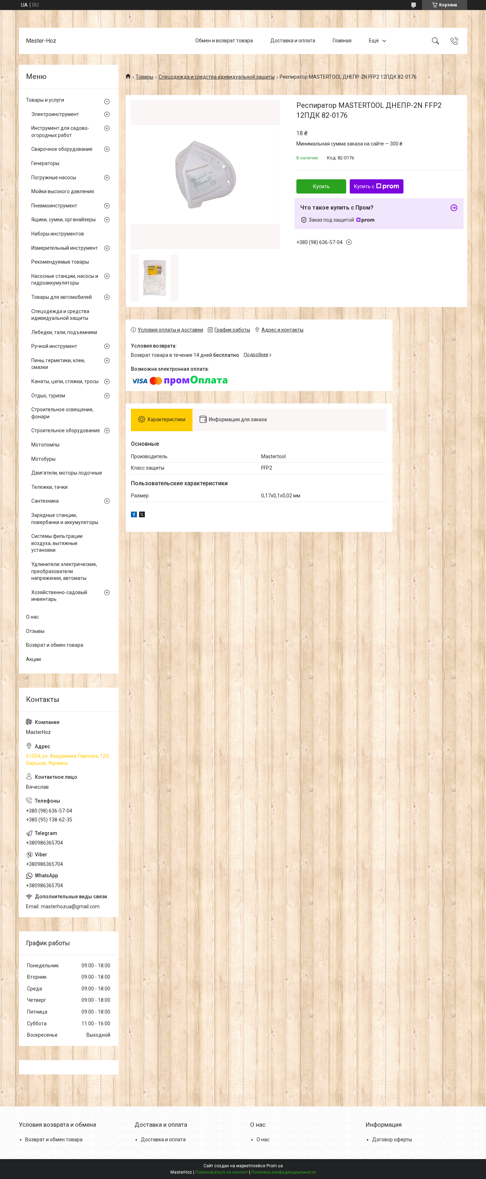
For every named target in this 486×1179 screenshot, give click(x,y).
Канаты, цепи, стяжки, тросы (65, 381)
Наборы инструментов (57, 234)
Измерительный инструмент (64, 248)
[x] (142, 515)
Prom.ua (274, 1165)
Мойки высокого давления (62, 191)
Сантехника (45, 501)
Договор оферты (392, 1139)
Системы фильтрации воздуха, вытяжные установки (57, 543)
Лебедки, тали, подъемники (64, 332)
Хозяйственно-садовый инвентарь (59, 596)
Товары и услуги (45, 100)
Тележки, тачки (49, 487)
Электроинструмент (55, 114)
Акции (33, 659)
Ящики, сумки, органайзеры (63, 219)
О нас (32, 617)
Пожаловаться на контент (221, 1172)
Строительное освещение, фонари (62, 413)
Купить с (364, 186)
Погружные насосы (53, 177)
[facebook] (134, 515)
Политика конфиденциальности (283, 1172)
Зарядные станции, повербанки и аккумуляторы (64, 518)
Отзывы (35, 631)
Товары (144, 77)
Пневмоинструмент (54, 205)
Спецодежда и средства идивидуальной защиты (217, 77)
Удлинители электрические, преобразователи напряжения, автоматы (64, 571)
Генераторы (45, 163)
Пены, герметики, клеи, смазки (58, 364)
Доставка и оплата (292, 40)
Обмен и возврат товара (224, 40)
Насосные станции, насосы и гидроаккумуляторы (64, 279)
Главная (342, 40)
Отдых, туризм (48, 395)
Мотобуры (43, 459)
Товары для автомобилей (61, 297)
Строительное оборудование (65, 430)
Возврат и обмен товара (54, 645)
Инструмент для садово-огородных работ (60, 131)
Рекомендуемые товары (60, 262)
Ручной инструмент (54, 346)
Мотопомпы (45, 445)
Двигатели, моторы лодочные (66, 473)
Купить (321, 186)
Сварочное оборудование (62, 149)
